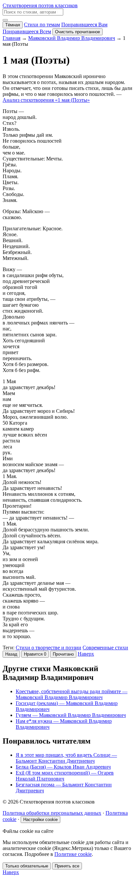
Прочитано (63, 654)
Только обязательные (26, 866)
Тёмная (12, 24)
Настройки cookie (40, 819)
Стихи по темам (42, 24)
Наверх (86, 654)
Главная (11, 38)
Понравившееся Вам (84, 24)
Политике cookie (73, 854)
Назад (11, 654)
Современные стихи (105, 647)
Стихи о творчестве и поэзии (48, 647)
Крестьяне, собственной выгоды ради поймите (71, 694)
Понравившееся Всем (27, 31)
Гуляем (71, 715)
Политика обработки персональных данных (52, 813)
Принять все (67, 866)
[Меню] (5, 20)
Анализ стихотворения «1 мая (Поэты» (46, 100)
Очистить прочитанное (77, 31)
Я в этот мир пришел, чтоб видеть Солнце (66, 758)
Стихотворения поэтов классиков (40, 5)
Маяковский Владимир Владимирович (71, 38)
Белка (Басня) (63, 767)
